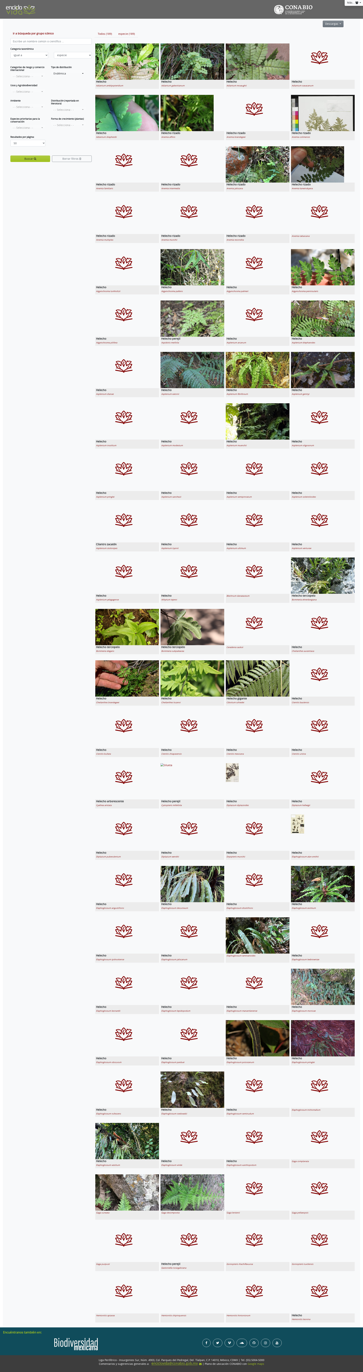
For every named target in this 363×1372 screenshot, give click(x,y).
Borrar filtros (70, 158)
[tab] (105, 33)
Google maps (256, 1364)
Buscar (29, 158)
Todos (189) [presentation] (105, 34)
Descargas (332, 24)
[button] (27, 76)
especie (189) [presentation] (126, 34)
